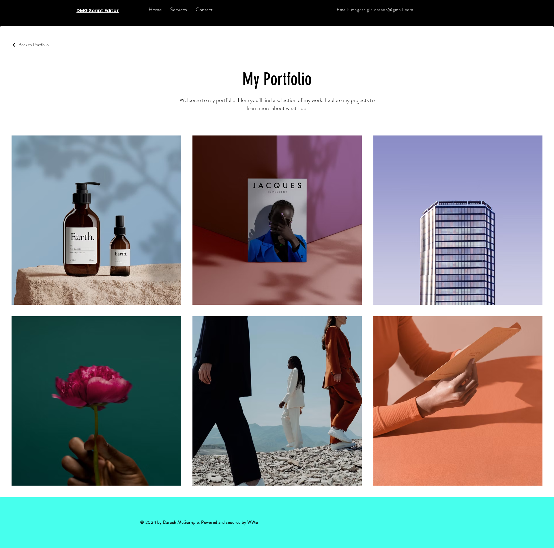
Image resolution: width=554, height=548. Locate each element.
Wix (254, 522)
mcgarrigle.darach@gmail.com (382, 9)
